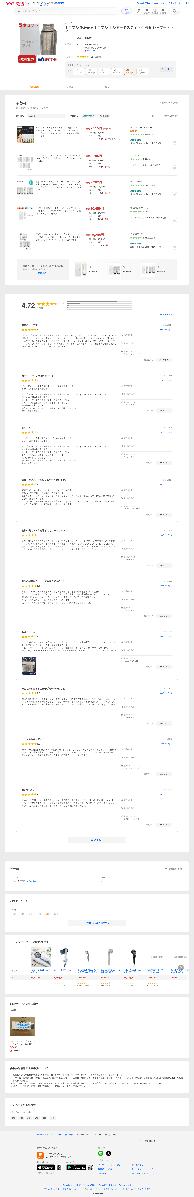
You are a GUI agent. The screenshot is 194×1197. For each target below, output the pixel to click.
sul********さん (166, 535)
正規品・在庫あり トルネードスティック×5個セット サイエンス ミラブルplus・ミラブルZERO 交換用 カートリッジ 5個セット (58, 211)
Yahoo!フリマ (125, 1185)
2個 (21, 1118)
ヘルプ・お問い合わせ (127, 1189)
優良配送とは (138, 1164)
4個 (36, 1118)
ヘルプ (186, 3)
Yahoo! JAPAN (144, 3)
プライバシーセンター (71, 1189)
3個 (28, 1118)
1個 (13, 1118)
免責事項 (105, 1189)
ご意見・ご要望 (144, 1189)
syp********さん (166, 794)
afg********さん (166, 432)
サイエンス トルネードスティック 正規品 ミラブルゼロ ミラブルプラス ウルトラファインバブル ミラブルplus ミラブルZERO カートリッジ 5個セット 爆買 (58, 131)
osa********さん (166, 484)
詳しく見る (167, 69)
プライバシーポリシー (52, 1189)
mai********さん (166, 693)
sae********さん (166, 636)
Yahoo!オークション (108, 1185)
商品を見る (31, 881)
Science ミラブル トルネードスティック (55, 1134)
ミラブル (69, 23)
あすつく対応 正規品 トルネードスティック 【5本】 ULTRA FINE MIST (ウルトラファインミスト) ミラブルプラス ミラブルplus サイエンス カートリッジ (58, 185)
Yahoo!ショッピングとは (109, 1164)
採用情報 (114, 1189)
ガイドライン (95, 1189)
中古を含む (104, 116)
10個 (52, 1118)
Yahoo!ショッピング (72, 1185)
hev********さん (166, 330)
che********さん (166, 586)
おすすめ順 (167, 314)
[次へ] (181, 967)
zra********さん (166, 744)
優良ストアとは (105, 1169)
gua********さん (166, 380)
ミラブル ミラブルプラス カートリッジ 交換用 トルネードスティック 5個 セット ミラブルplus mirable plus (58, 158)
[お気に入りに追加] (174, 142)
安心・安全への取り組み (143, 1169)
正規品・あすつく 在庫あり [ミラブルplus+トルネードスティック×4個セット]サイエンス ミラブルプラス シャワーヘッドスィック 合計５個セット (58, 237)
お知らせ (102, 1173)
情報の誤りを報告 (176, 869)
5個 (44, 1118)
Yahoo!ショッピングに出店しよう (167, 3)
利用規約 (85, 1189)
